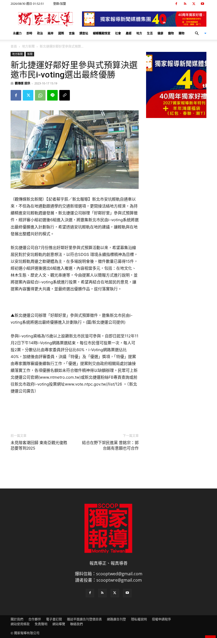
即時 (29, 33)
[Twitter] (194, 3)
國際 (61, 33)
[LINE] (52, 95)
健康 (160, 33)
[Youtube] (202, 3)
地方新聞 (28, 46)
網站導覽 (58, 624)
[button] (198, 33)
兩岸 (50, 33)
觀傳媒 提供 (22, 83)
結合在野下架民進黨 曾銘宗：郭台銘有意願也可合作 (110, 445)
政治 (40, 33)
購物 (181, 33)
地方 (139, 33)
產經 (129, 33)
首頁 (14, 46)
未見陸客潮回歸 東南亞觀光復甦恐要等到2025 (39, 445)
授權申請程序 (161, 619)
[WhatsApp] (40, 95)
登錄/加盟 (59, 4)
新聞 (30, 54)
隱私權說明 (139, 619)
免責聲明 (41, 624)
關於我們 (17, 619)
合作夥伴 (34, 619)
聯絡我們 (76, 624)
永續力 (17, 33)
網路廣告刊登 (116, 619)
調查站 (83, 33)
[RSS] (185, 3)
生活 (150, 33)
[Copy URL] (64, 95)
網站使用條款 (20, 624)
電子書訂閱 (54, 619)
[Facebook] (176, 3)
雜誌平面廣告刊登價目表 (84, 619)
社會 (118, 33)
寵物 (171, 33)
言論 (72, 33)
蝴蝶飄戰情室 (101, 33)
